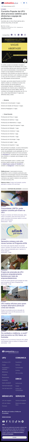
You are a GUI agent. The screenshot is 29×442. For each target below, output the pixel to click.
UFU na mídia (19, 373)
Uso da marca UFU (7, 388)
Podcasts (4, 406)
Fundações (5, 380)
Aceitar (14, 437)
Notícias (18, 365)
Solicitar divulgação (21, 400)
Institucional (19, 383)
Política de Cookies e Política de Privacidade (11, 412)
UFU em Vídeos (6, 403)
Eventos (18, 370)
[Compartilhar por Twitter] (9, 421)
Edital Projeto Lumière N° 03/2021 (12, 164)
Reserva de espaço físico (21, 404)
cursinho (9, 184)
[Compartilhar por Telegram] (22, 421)
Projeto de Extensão (15, 182)
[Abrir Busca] (26, 2)
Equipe (17, 386)
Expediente (19, 362)
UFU (13, 184)
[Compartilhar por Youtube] (3, 421)
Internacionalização (7, 385)
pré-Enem (17, 184)
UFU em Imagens (6, 400)
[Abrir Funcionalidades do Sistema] (24, 3)
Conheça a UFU (6, 362)
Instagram (10, 165)
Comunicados (19, 367)
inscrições (5, 154)
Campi (4, 365)
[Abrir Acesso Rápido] (21, 3)
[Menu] (2, 6)
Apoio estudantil (6, 383)
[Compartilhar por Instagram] (13, 421)
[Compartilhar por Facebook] (6, 421)
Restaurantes (5, 377)
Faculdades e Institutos (5, 368)
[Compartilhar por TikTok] (16, 421)
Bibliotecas (5, 372)
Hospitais (4, 374)
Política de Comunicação (19, 389)
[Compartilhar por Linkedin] (19, 421)
